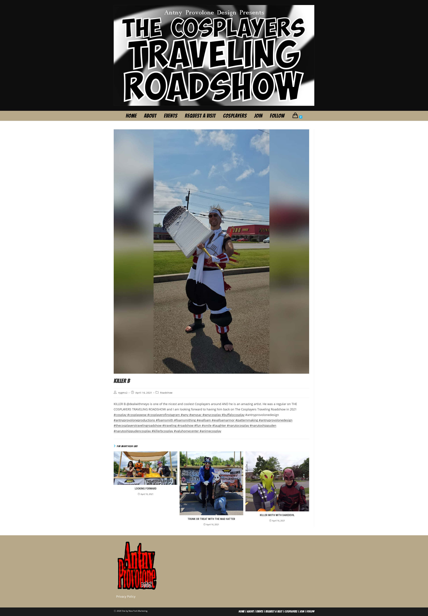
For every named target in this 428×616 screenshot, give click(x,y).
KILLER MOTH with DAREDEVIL (277, 515)
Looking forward (145, 488)
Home (241, 611)
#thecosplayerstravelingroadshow (138, 425)
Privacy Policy (125, 596)
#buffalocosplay (233, 415)
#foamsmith (165, 420)
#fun (197, 425)
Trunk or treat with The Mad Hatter (211, 519)
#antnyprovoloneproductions (135, 420)
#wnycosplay (212, 415)
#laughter (219, 425)
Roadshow (166, 392)
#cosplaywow (136, 415)
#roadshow (185, 425)
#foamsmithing (185, 420)
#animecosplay (210, 431)
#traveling (169, 425)
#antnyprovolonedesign (275, 420)
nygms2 (123, 392)
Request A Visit (273, 611)
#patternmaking (247, 420)
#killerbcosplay (162, 431)
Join (302, 611)
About (250, 611)
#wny (185, 415)
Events (259, 611)
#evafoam (204, 420)
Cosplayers (291, 611)
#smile (206, 425)
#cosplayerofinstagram (163, 415)
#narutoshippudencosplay (132, 431)
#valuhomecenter (187, 431)
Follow (310, 611)
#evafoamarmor (223, 420)
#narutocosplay (238, 425)
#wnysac (195, 415)
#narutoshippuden (262, 425)
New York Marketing (138, 610)
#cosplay (120, 415)
